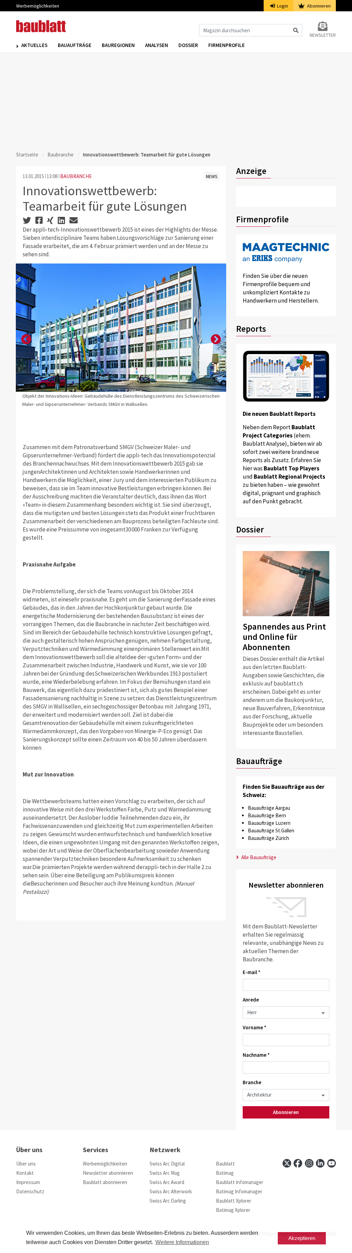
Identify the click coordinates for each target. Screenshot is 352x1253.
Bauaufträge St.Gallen (271, 830)
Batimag (225, 1173)
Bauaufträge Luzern (269, 823)
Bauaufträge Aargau (269, 808)
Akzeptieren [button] (301, 1238)
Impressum (28, 1182)
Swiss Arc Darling (168, 1200)
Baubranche (60, 154)
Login (282, 6)
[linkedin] (320, 1163)
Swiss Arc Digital (167, 1163)
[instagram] (309, 1163)
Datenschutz (30, 1191)
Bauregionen (118, 45)
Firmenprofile (226, 45)
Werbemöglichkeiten (37, 6)
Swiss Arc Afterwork (171, 1191)
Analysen (156, 45)
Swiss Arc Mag (165, 1173)
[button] (26, 339)
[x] (287, 1163)
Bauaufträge (74, 45)
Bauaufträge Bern (267, 815)
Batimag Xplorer (233, 1210)
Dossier (188, 45)
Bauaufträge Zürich (268, 838)
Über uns (26, 1163)
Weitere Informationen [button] (182, 1242)
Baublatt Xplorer (233, 1200)
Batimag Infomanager (239, 1191)
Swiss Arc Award (167, 1182)
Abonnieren (318, 6)
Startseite (27, 154)
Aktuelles (34, 45)
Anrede (251, 999)
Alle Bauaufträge (258, 857)
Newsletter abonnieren (108, 1173)
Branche (252, 1082)
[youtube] (331, 1163)
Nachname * (256, 1055)
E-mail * (252, 972)
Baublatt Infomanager (239, 1182)
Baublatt (225, 1163)
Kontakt (25, 1173)
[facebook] (298, 1163)
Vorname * (254, 1027)
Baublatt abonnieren (105, 1182)
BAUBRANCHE (76, 176)
